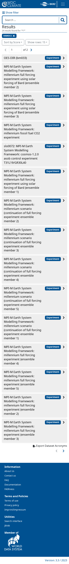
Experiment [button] (53, 57)
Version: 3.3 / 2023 (56, 560)
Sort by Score (12, 42)
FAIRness (9, 489)
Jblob (7, 525)
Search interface (13, 521)
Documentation (12, 484)
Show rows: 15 (36, 42)
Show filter (12, 12)
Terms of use (11, 500)
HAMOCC (7, 35)
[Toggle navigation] (62, 4)
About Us (9, 471)
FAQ (6, 480)
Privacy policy (11, 505)
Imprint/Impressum (15, 509)
